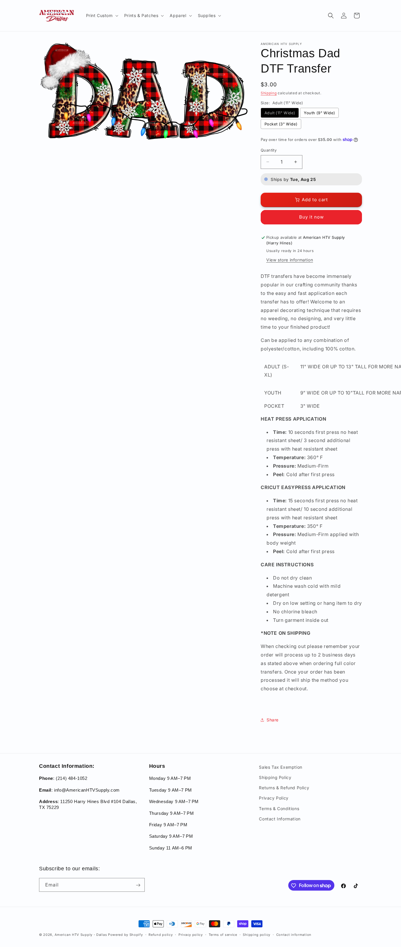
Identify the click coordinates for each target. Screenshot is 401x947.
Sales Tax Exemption (280, 767)
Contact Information (279, 818)
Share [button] (273, 719)
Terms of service (223, 934)
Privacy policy (190, 934)
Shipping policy (256, 934)
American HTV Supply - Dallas (81, 935)
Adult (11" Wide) (279, 112)
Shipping (269, 93)
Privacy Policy (273, 798)
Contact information (293, 934)
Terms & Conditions (279, 808)
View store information (289, 259)
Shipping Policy (275, 777)
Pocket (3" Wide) (280, 124)
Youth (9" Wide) (319, 112)
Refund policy (161, 934)
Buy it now (311, 217)
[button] (101, 15)
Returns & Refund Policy (284, 787)
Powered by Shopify (125, 935)
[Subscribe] (138, 885)
